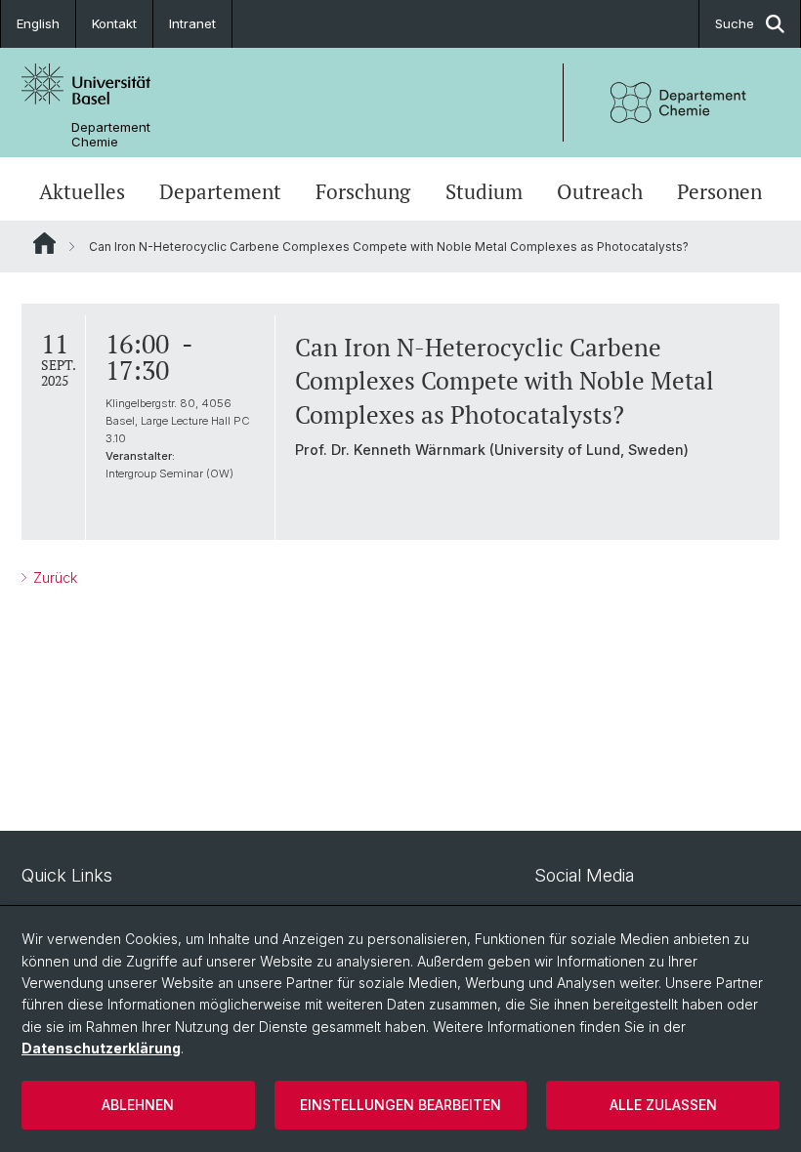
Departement (220, 191)
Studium (484, 191)
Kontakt (114, 23)
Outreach (600, 191)
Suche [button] (734, 23)
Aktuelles (82, 191)
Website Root (44, 243)
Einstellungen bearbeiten (400, 1104)
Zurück (53, 577)
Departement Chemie (110, 134)
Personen (719, 191)
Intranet (192, 23)
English (38, 23)
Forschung (363, 191)
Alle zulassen (663, 1104)
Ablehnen (138, 1104)
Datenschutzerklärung (101, 1048)
